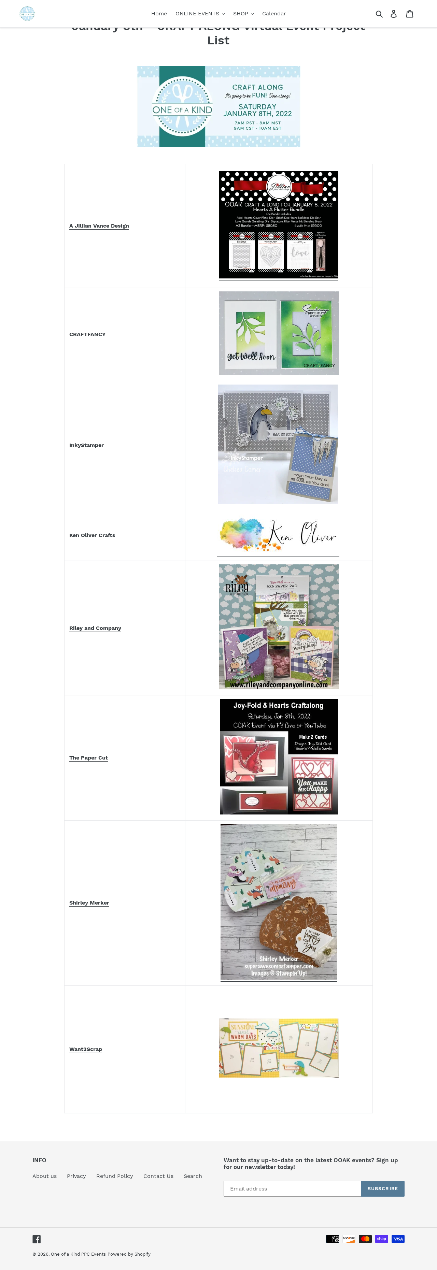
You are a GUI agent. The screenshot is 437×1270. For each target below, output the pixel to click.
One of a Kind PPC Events (78, 1254)
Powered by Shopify (129, 1254)
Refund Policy (114, 1176)
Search (193, 1176)
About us (44, 1176)
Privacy (76, 1176)
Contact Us (158, 1176)
